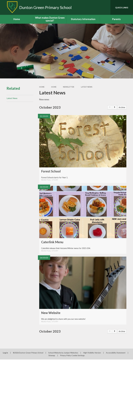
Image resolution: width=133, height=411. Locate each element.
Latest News (86, 87)
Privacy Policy (65, 355)
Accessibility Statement (115, 353)
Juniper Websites (71, 353)
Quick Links (121, 7)
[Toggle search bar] (106, 7)
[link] (109, 107)
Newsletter (68, 87)
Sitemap (51, 355)
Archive (122, 107)
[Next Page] (114, 107)
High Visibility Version (92, 353)
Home (41, 87)
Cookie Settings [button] (78, 355)
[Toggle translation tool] (98, 7)
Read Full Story (49, 180)
